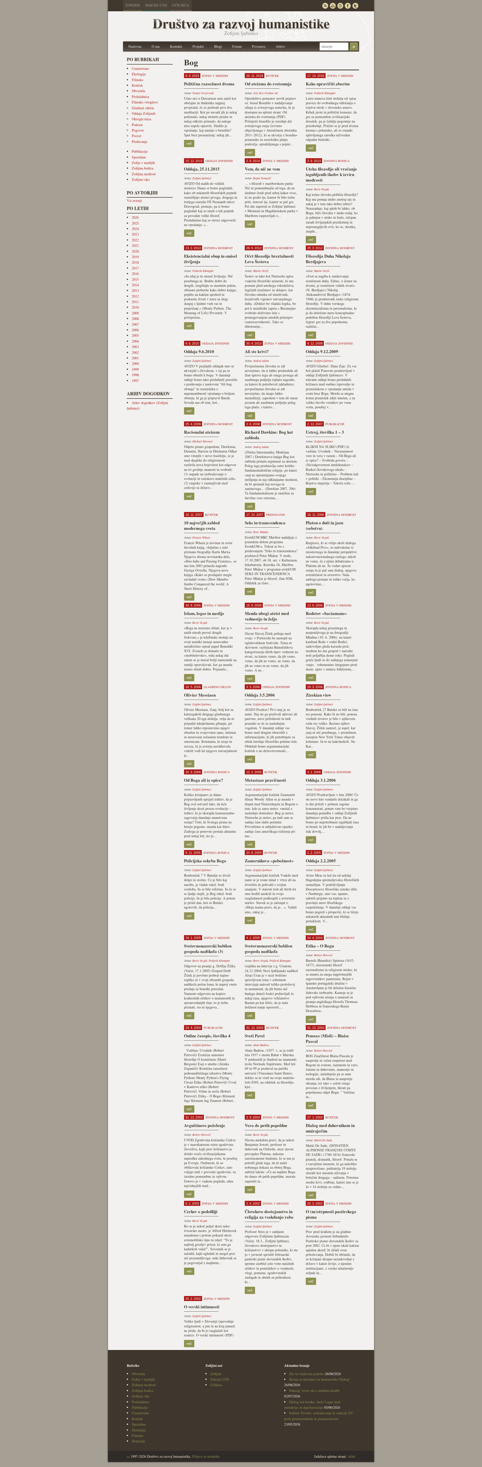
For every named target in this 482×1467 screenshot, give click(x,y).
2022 (135, 240)
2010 (135, 307)
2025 (135, 223)
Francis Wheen (201, 537)
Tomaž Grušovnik (203, 93)
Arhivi (280, 46)
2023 (135, 234)
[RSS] (325, 5)
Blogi (218, 46)
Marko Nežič (260, 271)
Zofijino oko (141, 179)
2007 (135, 324)
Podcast (137, 124)
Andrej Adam (261, 361)
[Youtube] (332, 5)
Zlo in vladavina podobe (306, 1373)
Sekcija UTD (156, 5)
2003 (135, 346)
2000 (135, 363)
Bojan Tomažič (262, 178)
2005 (135, 335)
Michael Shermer (202, 441)
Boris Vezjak (321, 189)
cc (128, 1456)
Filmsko (137, 79)
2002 (135, 352)
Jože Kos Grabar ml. (265, 93)
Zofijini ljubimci (201, 178)
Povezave (258, 46)
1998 (135, 374)
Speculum (139, 157)
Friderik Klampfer (325, 93)
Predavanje (139, 141)
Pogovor (138, 130)
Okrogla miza (141, 119)
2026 (135, 217)
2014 (135, 285)
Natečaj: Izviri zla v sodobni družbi (314, 1390)
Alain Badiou (261, 1045)
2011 (135, 301)
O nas (156, 46)
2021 (135, 245)
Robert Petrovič (323, 955)
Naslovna (134, 46)
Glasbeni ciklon (143, 107)
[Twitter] (355, 5)
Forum (237, 46)
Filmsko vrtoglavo (145, 102)
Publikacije (140, 151)
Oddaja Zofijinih (143, 113)
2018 (135, 262)
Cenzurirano (140, 68)
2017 (135, 268)
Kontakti (176, 46)
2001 (135, 358)
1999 (135, 369)
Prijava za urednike (206, 1456)
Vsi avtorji (134, 200)
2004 (135, 341)
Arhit (351, 1456)
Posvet (136, 135)
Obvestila (138, 90)
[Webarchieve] (340, 5)
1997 (135, 380)
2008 (135, 318)
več (189, 143)
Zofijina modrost (144, 174)
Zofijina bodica (142, 168)
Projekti (198, 46)
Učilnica (180, 5)
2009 (135, 313)
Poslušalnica (140, 96)
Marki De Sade (323, 1140)
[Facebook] (347, 5)
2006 (135, 329)
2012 (135, 296)
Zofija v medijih (143, 162)
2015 (135, 279)
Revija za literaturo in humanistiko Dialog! (319, 1379)
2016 (135, 273)
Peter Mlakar (261, 532)
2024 (135, 228)
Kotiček (137, 85)
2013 (135, 290)
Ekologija (139, 74)
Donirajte (138, 1441)
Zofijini (133, 5)
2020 (135, 251)
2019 (135, 256)
